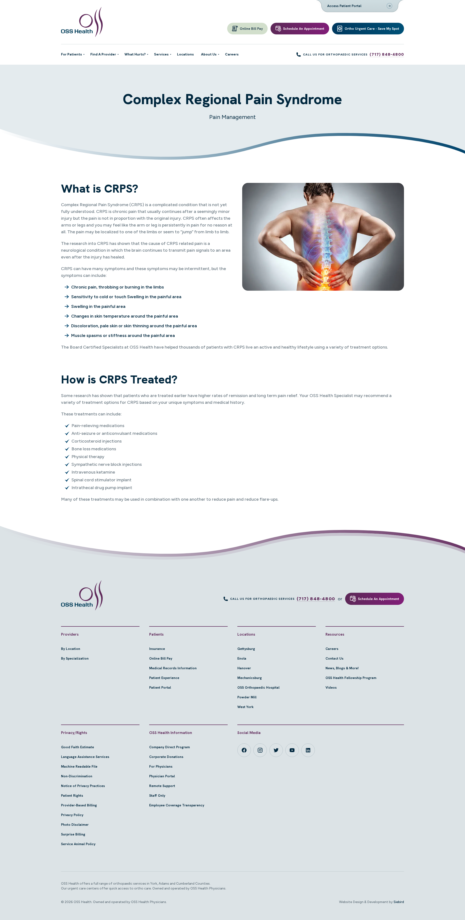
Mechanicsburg (249, 678)
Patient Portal (160, 687)
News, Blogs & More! (342, 668)
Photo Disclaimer (75, 824)
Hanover (244, 668)
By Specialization (75, 658)
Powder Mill (246, 697)
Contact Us (334, 658)
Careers (332, 649)
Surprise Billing (73, 834)
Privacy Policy (72, 815)
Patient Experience (164, 678)
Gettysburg (246, 649)
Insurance (157, 649)
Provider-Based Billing (79, 805)
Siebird (399, 902)
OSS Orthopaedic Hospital (258, 687)
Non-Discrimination (76, 776)
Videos (331, 687)
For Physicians (160, 766)
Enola (241, 658)
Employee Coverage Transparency (176, 805)
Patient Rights (72, 795)
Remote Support (162, 786)
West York (245, 707)
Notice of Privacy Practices (83, 786)
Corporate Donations (166, 757)
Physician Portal (162, 776)
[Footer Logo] (82, 595)
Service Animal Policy (78, 844)
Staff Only (157, 795)
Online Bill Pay (160, 658)
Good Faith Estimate (77, 747)
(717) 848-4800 (387, 54)
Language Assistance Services (85, 757)
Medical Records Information (173, 668)
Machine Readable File (79, 766)
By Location (70, 649)
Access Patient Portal (344, 6)
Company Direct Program (169, 747)
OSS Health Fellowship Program (351, 678)
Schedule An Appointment (378, 599)
